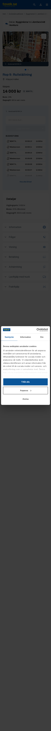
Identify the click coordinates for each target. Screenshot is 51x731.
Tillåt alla (25, 382)
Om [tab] (41, 337)
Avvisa (25, 399)
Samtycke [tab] (9, 337)
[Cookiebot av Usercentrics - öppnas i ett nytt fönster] (36, 329)
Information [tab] (25, 337)
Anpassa (24, 390)
